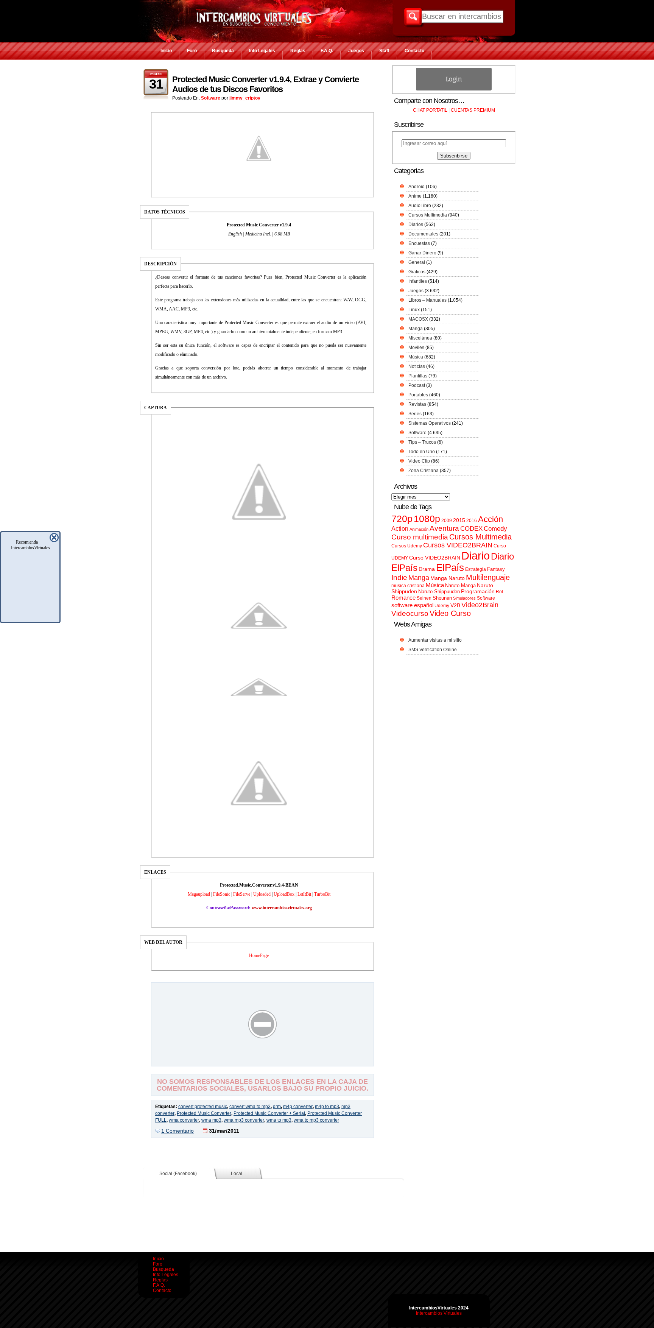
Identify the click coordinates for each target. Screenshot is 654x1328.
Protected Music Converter (204, 1113)
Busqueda (223, 50)
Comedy (495, 528)
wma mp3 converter (244, 1120)
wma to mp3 (278, 1120)
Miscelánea (420, 338)
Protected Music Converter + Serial (269, 1113)
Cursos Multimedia (427, 215)
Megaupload (199, 894)
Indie (399, 577)
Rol (499, 591)
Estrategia (475, 569)
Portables (418, 394)
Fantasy (496, 569)
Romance (403, 597)
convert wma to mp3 (250, 1106)
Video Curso (450, 613)
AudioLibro (419, 205)
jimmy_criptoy (244, 98)
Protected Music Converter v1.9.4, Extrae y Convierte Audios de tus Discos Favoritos (265, 84)
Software (210, 98)
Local (236, 1173)
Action (399, 528)
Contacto (414, 50)
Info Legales (262, 50)
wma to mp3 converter (316, 1120)
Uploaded (262, 894)
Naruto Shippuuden (439, 591)
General (416, 262)
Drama (427, 569)
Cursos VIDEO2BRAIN (457, 545)
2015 (459, 520)
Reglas (297, 50)
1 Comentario (177, 1131)
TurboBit (322, 894)
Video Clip (419, 461)
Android (416, 186)
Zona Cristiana (423, 470)
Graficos (416, 271)
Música (415, 357)
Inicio (166, 50)
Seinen (424, 598)
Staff (384, 50)
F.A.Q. (327, 50)
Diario (475, 555)
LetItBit (304, 894)
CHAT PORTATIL (430, 110)
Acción (490, 519)
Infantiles (417, 281)
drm (277, 1106)
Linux (414, 309)
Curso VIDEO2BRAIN (434, 558)
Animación (419, 529)
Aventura (444, 528)
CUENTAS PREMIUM (473, 110)
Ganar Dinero (422, 253)
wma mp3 (211, 1120)
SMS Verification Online (432, 649)
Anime (415, 196)
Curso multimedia (419, 537)
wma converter (184, 1120)
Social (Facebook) (178, 1173)
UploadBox (284, 894)
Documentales (423, 234)
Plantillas (417, 376)
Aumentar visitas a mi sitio (435, 640)
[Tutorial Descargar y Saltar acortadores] (263, 1060)
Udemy (441, 605)
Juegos (356, 50)
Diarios (415, 224)
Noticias (416, 366)
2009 (446, 520)
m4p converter (298, 1106)
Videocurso (409, 613)
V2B (455, 605)
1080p (427, 519)
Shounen (442, 598)
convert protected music (202, 1106)
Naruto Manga (460, 585)
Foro (192, 50)
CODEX (471, 528)
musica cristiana (408, 585)
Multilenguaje (488, 577)
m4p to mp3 (327, 1106)
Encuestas (419, 243)
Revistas (417, 404)
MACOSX (418, 319)
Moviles (416, 347)
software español (412, 605)
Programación (478, 591)
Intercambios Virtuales (439, 1313)
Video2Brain (479, 605)
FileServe (241, 894)
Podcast (416, 385)
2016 (471, 520)
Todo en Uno (421, 451)
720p (402, 519)
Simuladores (464, 598)
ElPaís (450, 567)
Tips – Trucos (422, 442)
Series (415, 413)
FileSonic (221, 894)
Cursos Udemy (406, 546)
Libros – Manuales (427, 300)
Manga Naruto (447, 578)
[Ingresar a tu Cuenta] (454, 89)
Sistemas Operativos (429, 423)
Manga (415, 328)
